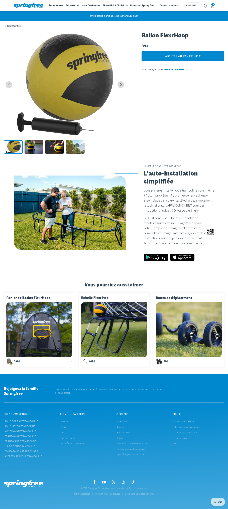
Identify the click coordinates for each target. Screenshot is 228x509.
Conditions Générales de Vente (139, 493)
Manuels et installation (184, 421)
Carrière (121, 427)
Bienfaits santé (68, 438)
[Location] (205, 5)
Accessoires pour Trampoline (23, 456)
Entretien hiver (180, 438)
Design (64, 432)
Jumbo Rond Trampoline (20, 446)
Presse (120, 438)
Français (191, 5)
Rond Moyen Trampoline (20, 426)
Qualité (64, 427)
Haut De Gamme (90, 5)
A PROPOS (122, 421)
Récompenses (124, 432)
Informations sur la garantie (186, 427)
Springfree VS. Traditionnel (73, 443)
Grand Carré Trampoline (20, 441)
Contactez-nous (169, 5)
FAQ (175, 443)
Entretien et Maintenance (185, 432)
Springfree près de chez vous (130, 454)
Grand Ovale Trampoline (20, 436)
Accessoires (72, 5)
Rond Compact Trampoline (21, 421)
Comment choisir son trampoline (132, 443)
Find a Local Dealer (174, 69)
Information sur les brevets (107, 493)
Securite (64, 421)
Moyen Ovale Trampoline (20, 431)
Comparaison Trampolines (21, 451)
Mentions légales (82, 493)
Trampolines (56, 5)
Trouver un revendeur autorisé (131, 449)
